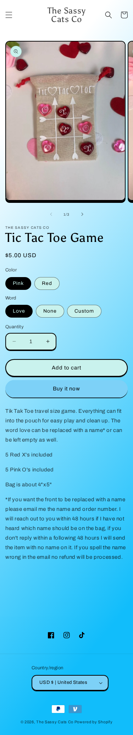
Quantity (14, 326)
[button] (9, 15)
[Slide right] (82, 214)
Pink (18, 283)
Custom (84, 311)
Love (19, 311)
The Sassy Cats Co (54, 722)
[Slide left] (51, 214)
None (50, 311)
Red (47, 283)
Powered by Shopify (93, 722)
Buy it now (66, 388)
